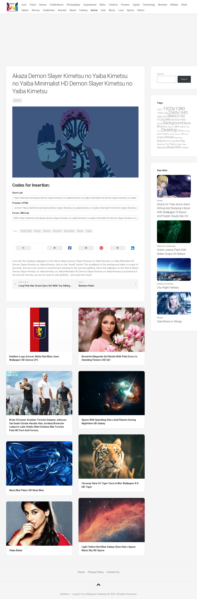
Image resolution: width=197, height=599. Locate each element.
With (178, 147)
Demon (46, 231)
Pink (168, 141)
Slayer (80, 231)
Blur (165, 126)
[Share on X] (28, 248)
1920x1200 (162, 113)
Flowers (125, 4)
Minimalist (69, 231)
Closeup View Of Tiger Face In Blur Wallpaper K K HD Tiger (110, 485)
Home (81, 572)
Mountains (178, 138)
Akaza (37, 231)
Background (173, 123)
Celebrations (56, 4)
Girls (187, 134)
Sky (183, 140)
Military (174, 4)
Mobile (169, 137)
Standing (161, 144)
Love (121, 10)
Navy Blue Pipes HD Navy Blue (26, 490)
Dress (181, 130)
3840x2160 (176, 116)
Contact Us (113, 572)
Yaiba (89, 231)
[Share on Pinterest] (91, 248)
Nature (25, 10)
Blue (160, 126)
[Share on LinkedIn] (123, 248)
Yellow (185, 147)
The (167, 144)
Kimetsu (57, 231)
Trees (172, 144)
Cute (103, 10)
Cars (24, 4)
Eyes (159, 134)
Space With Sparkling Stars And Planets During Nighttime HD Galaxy (109, 421)
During (187, 131)
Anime (94, 10)
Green (161, 137)
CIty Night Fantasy (168, 287)
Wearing (161, 147)
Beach (73, 10)
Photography (73, 4)
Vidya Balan (15, 550)
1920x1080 (25, 231)
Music (112, 10)
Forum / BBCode (20, 213)
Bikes (103, 4)
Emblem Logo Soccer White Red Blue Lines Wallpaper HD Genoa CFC (34, 358)
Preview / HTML (20, 203)
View (184, 144)
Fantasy (83, 10)
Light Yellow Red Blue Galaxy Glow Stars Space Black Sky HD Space (109, 548)
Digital (136, 4)
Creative (113, 4)
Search (160, 74)
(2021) (160, 109)
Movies (36, 10)
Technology (149, 4)
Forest (172, 134)
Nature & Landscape (166, 246)
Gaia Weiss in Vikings (169, 321)
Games (43, 4)
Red (178, 140)
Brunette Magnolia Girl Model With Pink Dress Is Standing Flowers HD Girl (109, 358)
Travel (33, 4)
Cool (187, 127)
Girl (182, 133)
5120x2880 (164, 119)
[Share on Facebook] (60, 248)
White (170, 147)
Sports (130, 10)
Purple (172, 141)
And (183, 119)
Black (184, 4)
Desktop (169, 130)
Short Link (17, 193)
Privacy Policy (96, 572)
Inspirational (89, 4)
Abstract (162, 4)
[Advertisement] (98, 36)
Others (140, 10)
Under (179, 144)
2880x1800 (162, 116)
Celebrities (49, 10)
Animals (62, 10)
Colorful (182, 127)
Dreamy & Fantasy (165, 284)
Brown (170, 127)
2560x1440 (178, 112)
